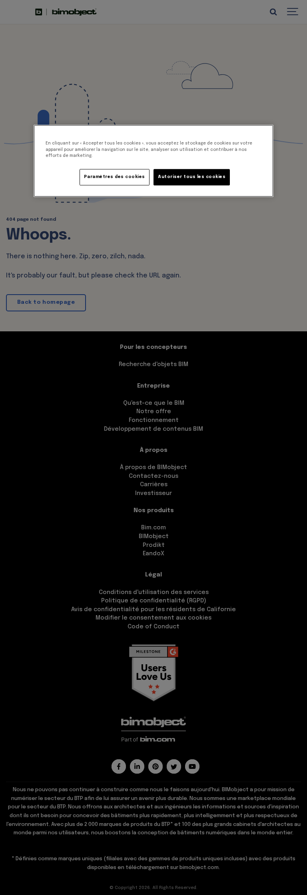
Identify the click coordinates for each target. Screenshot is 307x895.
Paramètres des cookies (114, 177)
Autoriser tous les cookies (191, 177)
